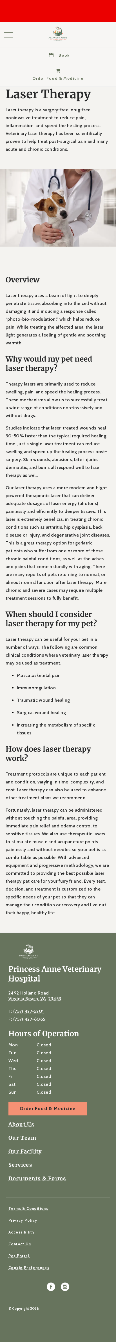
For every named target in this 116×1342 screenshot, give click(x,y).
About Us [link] (21, 1124)
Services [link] (20, 1165)
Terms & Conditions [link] (28, 1208)
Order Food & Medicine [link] (47, 1108)
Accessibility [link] (21, 1232)
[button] (8, 34)
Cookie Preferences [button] (28, 1267)
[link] (58, 33)
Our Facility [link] (25, 1151)
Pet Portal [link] (19, 1256)
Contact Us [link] (19, 1244)
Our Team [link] (22, 1138)
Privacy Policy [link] (22, 1220)
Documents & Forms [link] (37, 1178)
